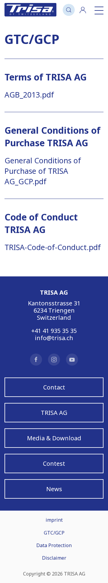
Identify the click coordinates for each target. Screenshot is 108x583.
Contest (54, 463)
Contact (54, 387)
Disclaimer (54, 558)
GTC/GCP (54, 532)
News (54, 489)
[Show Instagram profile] (54, 360)
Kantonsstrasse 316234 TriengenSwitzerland (54, 310)
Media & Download (54, 438)
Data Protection (54, 545)
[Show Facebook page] (36, 360)
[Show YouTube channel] (72, 360)
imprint (54, 520)
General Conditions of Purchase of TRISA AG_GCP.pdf (42, 170)
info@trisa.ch (54, 338)
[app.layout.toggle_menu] (97, 9)
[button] (69, 9)
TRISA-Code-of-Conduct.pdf (52, 247)
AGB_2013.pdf (29, 94)
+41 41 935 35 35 (54, 331)
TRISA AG (54, 413)
